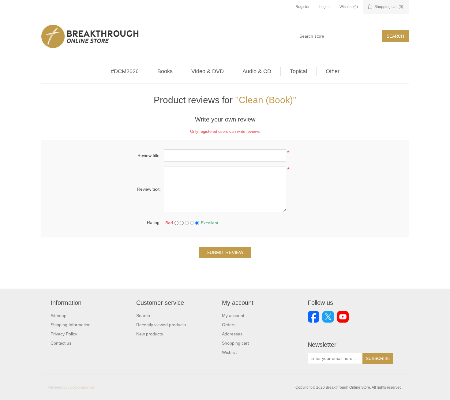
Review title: (149, 155)
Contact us (61, 343)
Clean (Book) (266, 100)
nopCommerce (81, 387)
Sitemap (58, 315)
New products (149, 333)
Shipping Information (71, 324)
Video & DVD (207, 71)
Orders (228, 324)
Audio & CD (256, 71)
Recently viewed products (161, 324)
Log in (324, 7)
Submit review (225, 252)
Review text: (149, 189)
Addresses (232, 333)
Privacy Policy (64, 333)
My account (233, 315)
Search (395, 36)
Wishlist (229, 352)
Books (165, 71)
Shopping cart (235, 343)
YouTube (343, 317)
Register (302, 7)
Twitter (328, 317)
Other (332, 71)
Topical (298, 71)
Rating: (154, 222)
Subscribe (378, 358)
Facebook (313, 317)
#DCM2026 (125, 71)
